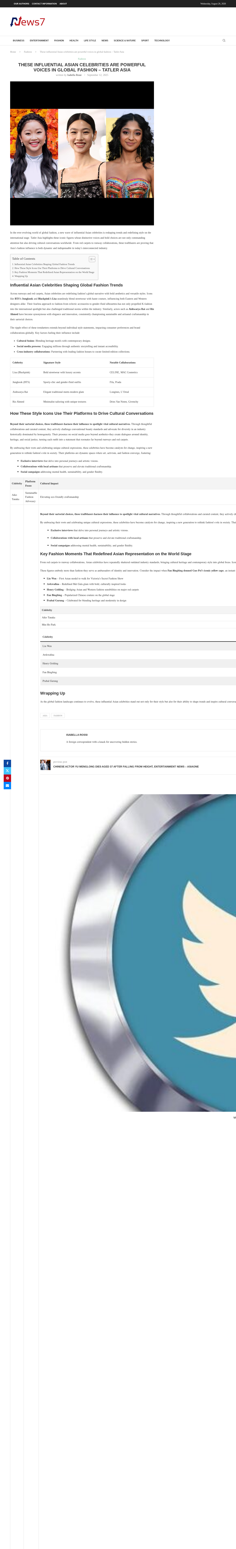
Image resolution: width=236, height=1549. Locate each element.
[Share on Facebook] (7, 763)
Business (18, 40)
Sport (145, 40)
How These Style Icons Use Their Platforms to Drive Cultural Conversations (52, 268)
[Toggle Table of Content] (90, 259)
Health (74, 40)
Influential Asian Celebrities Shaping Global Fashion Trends (45, 264)
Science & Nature (125, 40)
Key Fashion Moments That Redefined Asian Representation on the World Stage (54, 272)
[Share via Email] (7, 785)
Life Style (90, 40)
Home (13, 51)
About (63, 4)
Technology (162, 40)
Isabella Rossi (74, 75)
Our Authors (21, 4)
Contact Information (44, 4)
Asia (45, 715)
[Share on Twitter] (7, 770)
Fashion (59, 40)
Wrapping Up (21, 276)
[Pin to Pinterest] (7, 778)
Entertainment (39, 40)
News (105, 40)
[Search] (224, 40)
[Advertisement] (159, 21)
